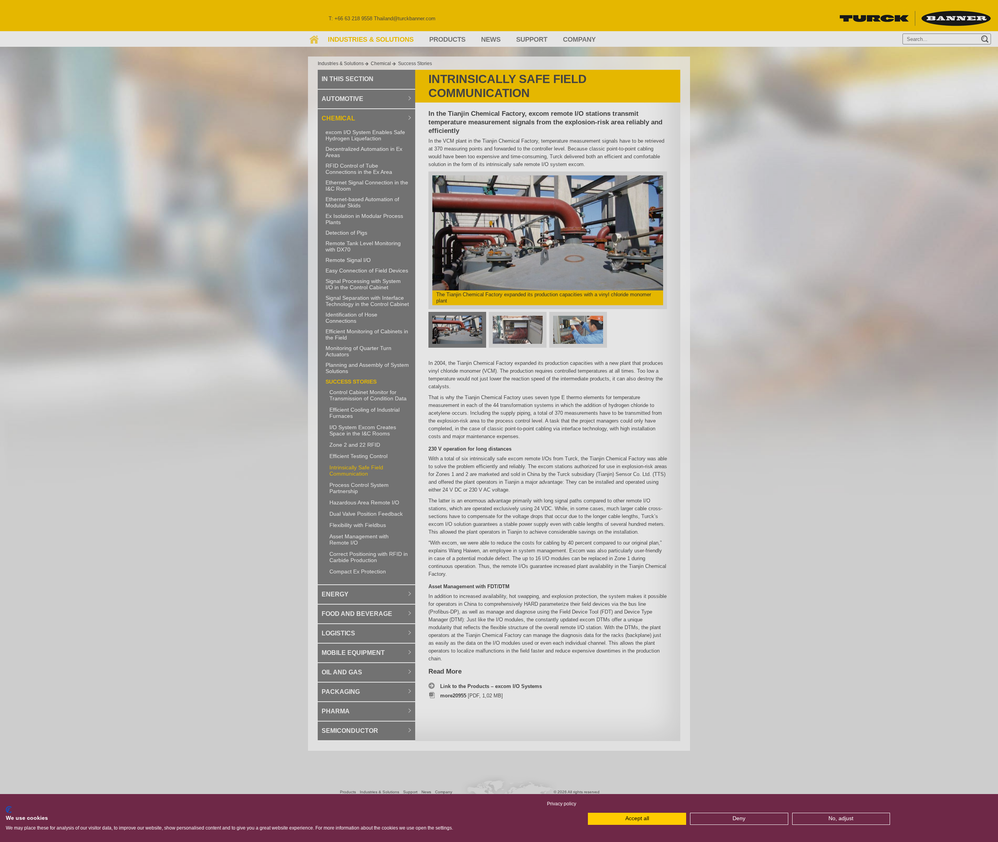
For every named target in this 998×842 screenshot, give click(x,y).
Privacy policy (561, 804)
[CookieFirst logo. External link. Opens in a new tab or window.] (9, 809)
